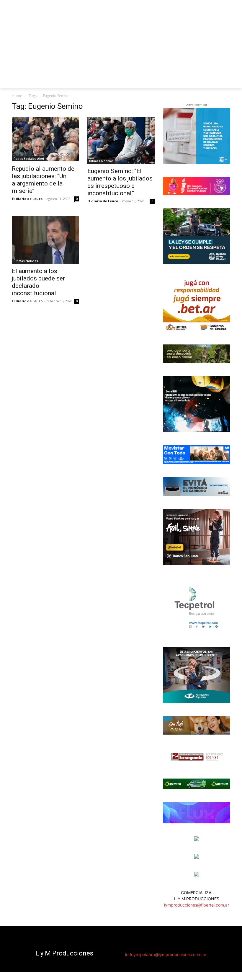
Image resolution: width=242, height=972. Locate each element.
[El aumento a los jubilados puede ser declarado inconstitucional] (45, 240)
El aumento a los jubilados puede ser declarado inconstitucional (38, 282)
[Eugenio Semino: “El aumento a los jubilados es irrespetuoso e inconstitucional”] (121, 140)
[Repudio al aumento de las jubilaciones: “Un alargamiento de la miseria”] (45, 139)
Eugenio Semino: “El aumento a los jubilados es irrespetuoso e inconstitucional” (120, 182)
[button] (223, 81)
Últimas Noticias (101, 161)
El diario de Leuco (27, 198)
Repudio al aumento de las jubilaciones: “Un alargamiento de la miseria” (43, 179)
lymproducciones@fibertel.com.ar (196, 904)
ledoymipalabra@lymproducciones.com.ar (165, 954)
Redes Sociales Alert (29, 159)
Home (17, 95)
